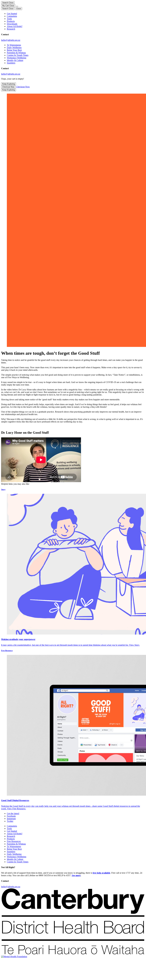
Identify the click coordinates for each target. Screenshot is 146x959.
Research (11, 29)
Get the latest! (13, 813)
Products (11, 21)
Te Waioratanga (14, 45)
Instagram (11, 818)
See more (76, 875)
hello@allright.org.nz (10, 40)
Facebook (11, 816)
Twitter (10, 821)
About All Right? (14, 26)
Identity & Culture (15, 60)
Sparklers (11, 63)
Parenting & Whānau (16, 52)
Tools (9, 18)
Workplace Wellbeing (16, 58)
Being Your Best (14, 50)
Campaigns (12, 16)
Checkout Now (8, 87)
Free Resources (14, 841)
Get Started (12, 13)
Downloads (12, 24)
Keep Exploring (8, 84)
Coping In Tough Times (17, 55)
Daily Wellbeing (14, 47)
